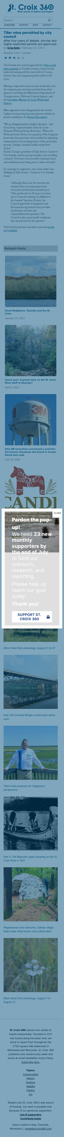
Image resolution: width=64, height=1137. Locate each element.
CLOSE (57, 513)
